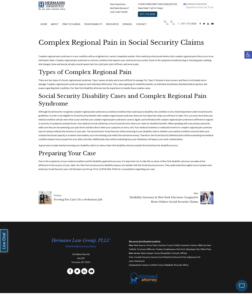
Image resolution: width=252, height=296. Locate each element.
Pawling (159, 249)
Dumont (154, 257)
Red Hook (180, 249)
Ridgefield (168, 265)
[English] (166, 23)
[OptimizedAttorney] (143, 278)
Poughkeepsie (169, 249)
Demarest (146, 257)
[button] (248, 55)
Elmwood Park (180, 257)
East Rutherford (166, 257)
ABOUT (54, 24)
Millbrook (202, 245)
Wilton (186, 265)
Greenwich (185, 245)
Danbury (145, 265)
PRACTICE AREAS (71, 24)
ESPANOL (127, 24)
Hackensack (139, 261)
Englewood (191, 257)
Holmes (193, 245)
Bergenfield (165, 253)
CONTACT (141, 24)
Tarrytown (141, 249)
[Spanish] (172, 23)
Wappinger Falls (193, 249)
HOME (43, 24)
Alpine (143, 253)
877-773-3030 (147, 14)
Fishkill (177, 245)
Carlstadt (175, 253)
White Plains (206, 249)
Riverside (178, 265)
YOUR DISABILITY (93, 24)
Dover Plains (152, 245)
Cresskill (137, 257)
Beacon (142, 245)
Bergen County (153, 253)
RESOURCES (112, 24)
